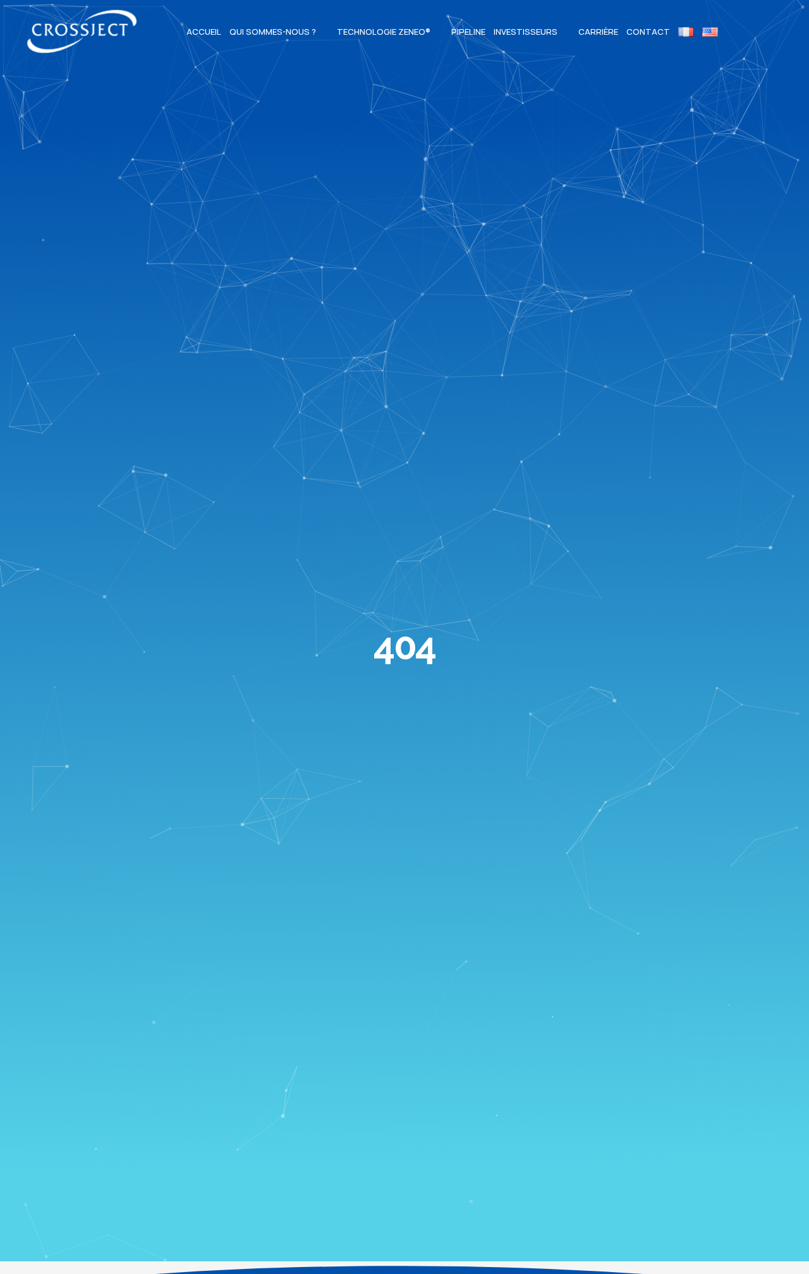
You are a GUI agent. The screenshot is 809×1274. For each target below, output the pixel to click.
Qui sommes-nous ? (272, 31)
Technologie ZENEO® (383, 31)
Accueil (203, 31)
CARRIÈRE (598, 31)
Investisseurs (525, 31)
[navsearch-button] (739, 31)
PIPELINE (468, 31)
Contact (648, 31)
